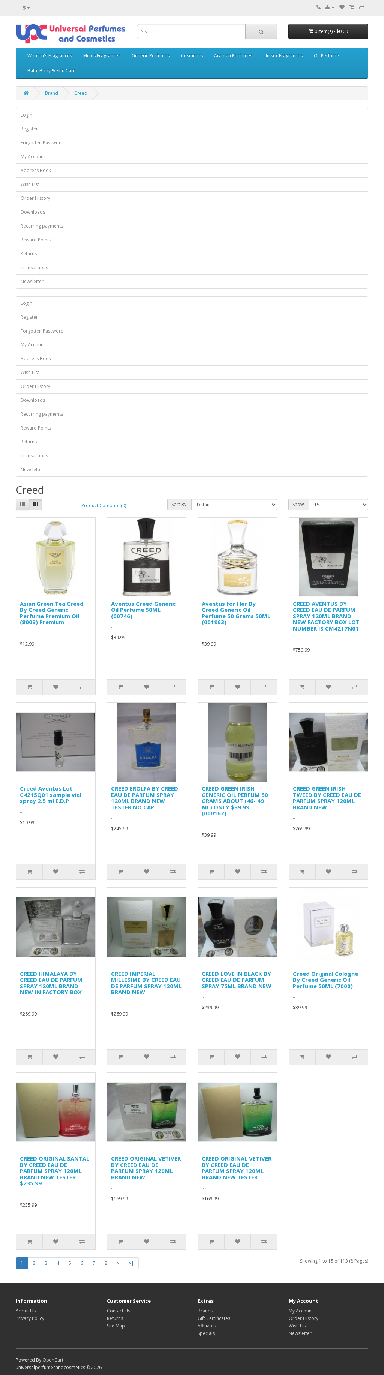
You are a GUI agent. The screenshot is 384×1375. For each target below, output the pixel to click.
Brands (205, 1311)
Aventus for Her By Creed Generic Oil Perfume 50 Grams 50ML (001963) (236, 613)
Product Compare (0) (103, 505)
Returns (29, 253)
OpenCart (52, 1360)
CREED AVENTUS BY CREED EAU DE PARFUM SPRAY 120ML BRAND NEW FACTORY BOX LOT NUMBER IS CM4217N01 (326, 616)
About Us (26, 1311)
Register (29, 129)
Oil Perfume (326, 55)
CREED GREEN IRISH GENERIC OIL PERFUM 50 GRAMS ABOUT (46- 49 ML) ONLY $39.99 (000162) (235, 801)
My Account (33, 156)
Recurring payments (42, 226)
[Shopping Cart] (352, 7)
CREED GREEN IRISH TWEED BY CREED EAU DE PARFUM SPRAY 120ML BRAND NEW (327, 798)
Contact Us (118, 1311)
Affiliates (207, 1326)
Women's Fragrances (49, 55)
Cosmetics (192, 55)
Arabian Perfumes (233, 55)
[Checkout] (361, 7)
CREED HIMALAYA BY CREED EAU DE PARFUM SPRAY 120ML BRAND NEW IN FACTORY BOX (51, 983)
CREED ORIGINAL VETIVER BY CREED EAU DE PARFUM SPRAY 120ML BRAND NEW (146, 1168)
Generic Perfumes (151, 55)
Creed (80, 93)
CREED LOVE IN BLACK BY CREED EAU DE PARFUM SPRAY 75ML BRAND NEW (237, 980)
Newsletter (32, 281)
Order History (35, 198)
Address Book (36, 170)
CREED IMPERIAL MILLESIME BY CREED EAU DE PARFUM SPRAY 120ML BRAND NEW (146, 983)
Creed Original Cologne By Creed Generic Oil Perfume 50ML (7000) (325, 980)
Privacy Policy (30, 1318)
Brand (51, 93)
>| (131, 1263)
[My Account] (330, 7)
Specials (206, 1333)
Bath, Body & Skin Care (51, 70)
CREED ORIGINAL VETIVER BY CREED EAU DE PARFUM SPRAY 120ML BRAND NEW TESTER (237, 1168)
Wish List (30, 184)
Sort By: (179, 504)
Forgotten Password (42, 142)
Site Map (116, 1326)
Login (26, 115)
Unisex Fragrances (283, 55)
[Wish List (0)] (342, 7)
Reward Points (36, 240)
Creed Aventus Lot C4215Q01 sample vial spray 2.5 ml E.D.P (50, 794)
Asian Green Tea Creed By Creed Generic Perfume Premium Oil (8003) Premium (52, 613)
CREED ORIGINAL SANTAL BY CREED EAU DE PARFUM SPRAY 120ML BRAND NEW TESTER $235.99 (54, 1171)
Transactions (34, 267)
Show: (298, 504)
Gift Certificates (214, 1318)
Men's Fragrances (101, 55)
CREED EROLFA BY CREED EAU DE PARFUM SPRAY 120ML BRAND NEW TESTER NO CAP (144, 798)
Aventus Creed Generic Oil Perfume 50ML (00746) (143, 610)
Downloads (33, 212)
